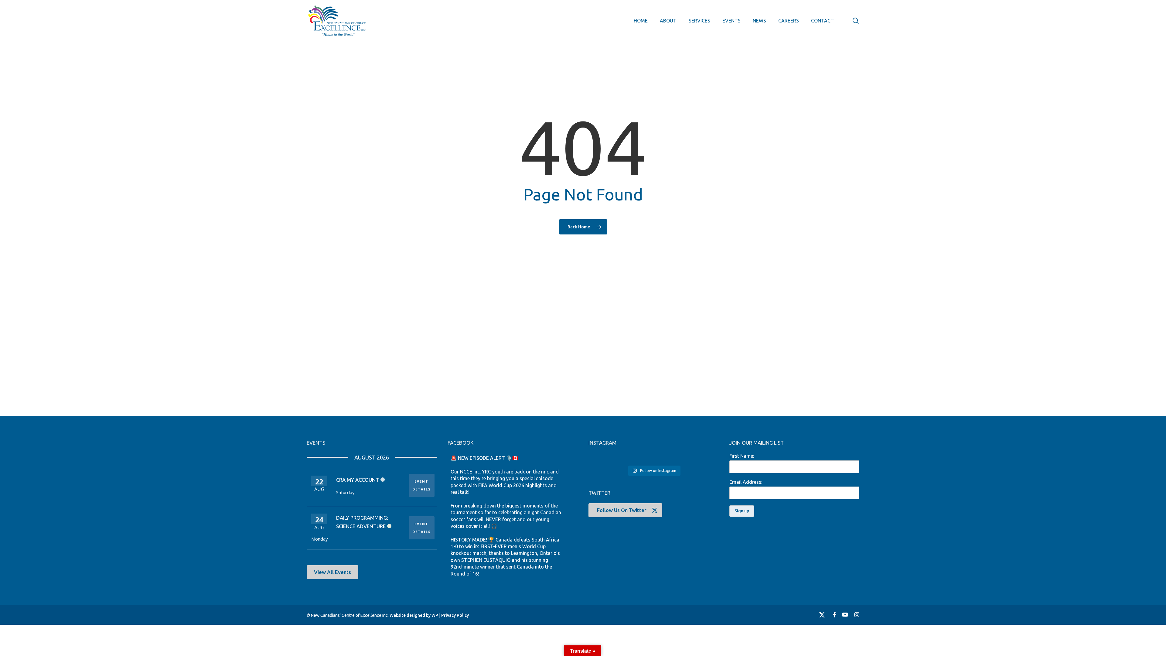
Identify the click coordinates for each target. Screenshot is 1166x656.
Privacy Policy (455, 615)
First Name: (741, 456)
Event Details (421, 485)
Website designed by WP (414, 615)
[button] (332, 572)
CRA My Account (357, 480)
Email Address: (745, 482)
